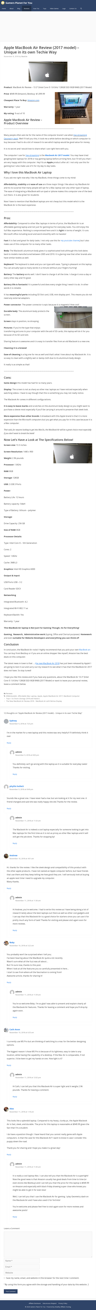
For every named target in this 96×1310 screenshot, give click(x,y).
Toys (44, 8)
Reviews (26, 8)
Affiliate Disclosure (35, 1303)
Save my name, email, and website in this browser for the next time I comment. (42, 1278)
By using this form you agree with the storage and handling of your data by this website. (47, 1284)
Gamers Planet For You (19, 2)
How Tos (36, 8)
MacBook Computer (72, 696)
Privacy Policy (62, 1303)
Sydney (13, 720)
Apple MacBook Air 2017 (53, 696)
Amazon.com (33, 100)
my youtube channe (70, 240)
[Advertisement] (48, 25)
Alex (11, 1108)
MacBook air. (85, 649)
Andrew (13, 855)
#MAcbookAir (11, 696)
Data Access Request (50, 1303)
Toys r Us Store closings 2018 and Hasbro (23, 698)
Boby (11, 942)
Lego (64, 8)
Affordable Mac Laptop (27, 696)
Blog (18, 8)
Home (4, 8)
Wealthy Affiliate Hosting (63, 1307)
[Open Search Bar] (81, 8)
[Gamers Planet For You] (3, 3)
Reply (9, 743)
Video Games (54, 8)
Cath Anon (14, 1029)
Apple (40, 696)
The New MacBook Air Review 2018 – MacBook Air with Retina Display (34, 701)
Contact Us (72, 8)
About (12, 8)
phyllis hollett (16, 786)
